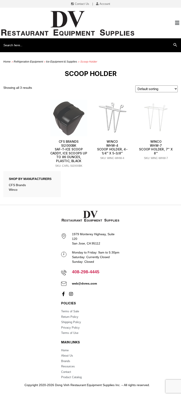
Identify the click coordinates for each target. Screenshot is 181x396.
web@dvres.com (84, 283)
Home (7, 61)
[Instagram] (71, 294)
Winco (13, 189)
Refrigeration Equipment (28, 61)
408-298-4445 (85, 271)
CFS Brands (17, 185)
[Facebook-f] (63, 294)
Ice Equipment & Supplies (61, 61)
